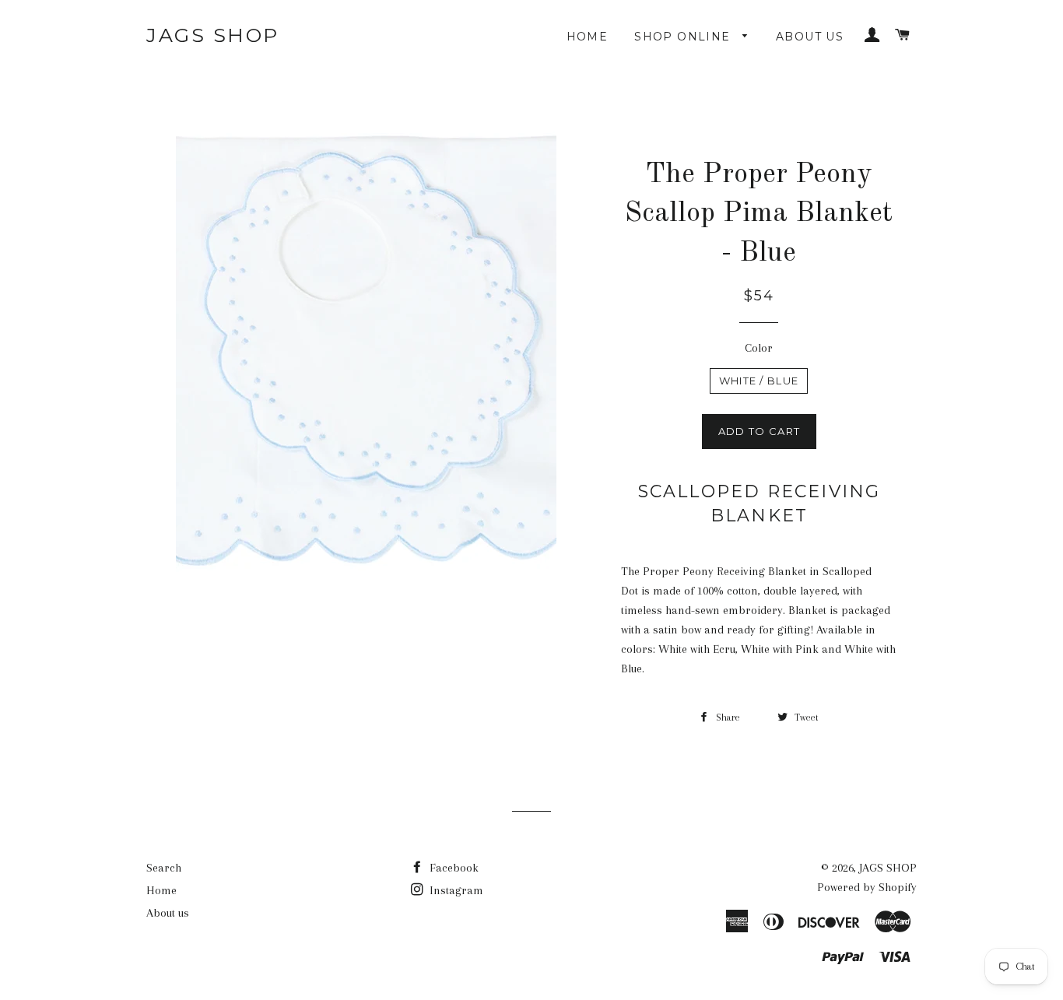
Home (588, 37)
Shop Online (684, 37)
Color (759, 348)
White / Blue (759, 380)
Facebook (452, 868)
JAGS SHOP (212, 35)
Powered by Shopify (867, 887)
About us (810, 37)
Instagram (454, 890)
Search (163, 868)
